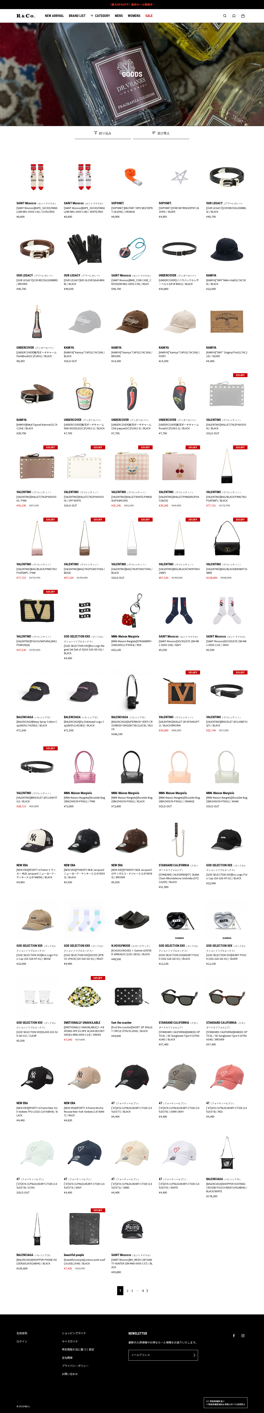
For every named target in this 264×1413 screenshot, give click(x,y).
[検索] (224, 15)
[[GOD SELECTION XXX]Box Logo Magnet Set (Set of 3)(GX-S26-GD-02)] (84, 610)
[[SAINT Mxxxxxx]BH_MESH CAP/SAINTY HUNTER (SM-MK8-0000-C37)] (132, 1229)
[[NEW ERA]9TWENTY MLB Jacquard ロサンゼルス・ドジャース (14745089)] (132, 839)
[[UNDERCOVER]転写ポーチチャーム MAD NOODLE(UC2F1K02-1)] (84, 393)
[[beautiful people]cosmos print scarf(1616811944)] (84, 1229)
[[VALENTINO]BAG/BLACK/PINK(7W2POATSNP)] (227, 466)
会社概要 (67, 1358)
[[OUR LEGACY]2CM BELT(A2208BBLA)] (227, 177)
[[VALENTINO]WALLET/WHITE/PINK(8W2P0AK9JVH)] (132, 466)
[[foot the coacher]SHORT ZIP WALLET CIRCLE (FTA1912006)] (132, 996)
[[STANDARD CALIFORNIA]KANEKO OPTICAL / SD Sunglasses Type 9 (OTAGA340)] (179, 996)
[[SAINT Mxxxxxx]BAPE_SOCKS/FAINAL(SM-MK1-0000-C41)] (37, 177)
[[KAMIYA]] (227, 249)
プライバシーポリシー (75, 1366)
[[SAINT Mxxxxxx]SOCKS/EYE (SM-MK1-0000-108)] (179, 610)
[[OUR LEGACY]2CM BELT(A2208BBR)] (37, 249)
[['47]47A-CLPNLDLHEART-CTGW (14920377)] (132, 1077)
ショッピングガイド (74, 1333)
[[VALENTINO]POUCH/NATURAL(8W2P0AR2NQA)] (37, 610)
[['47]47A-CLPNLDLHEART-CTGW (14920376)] (179, 1077)
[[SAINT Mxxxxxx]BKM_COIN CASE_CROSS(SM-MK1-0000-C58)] (132, 249)
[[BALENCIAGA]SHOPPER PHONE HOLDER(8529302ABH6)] (37, 1229)
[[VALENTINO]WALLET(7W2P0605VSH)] (227, 393)
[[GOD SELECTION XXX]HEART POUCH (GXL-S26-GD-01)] (179, 919)
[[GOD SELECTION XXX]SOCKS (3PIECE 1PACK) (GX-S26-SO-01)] (84, 919)
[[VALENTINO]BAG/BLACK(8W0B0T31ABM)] (227, 538)
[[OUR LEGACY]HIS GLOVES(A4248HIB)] (84, 249)
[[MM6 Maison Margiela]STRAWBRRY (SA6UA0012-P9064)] (132, 610)
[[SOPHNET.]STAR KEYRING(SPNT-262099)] (179, 177)
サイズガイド (70, 1341)
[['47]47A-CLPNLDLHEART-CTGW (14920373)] (84, 1153)
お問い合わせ (70, 1374)
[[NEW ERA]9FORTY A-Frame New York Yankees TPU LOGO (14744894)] (37, 1077)
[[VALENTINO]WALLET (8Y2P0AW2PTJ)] (179, 691)
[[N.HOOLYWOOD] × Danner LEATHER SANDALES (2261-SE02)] (132, 919)
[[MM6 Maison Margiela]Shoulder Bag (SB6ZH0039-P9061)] (84, 767)
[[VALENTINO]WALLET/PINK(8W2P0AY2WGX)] (179, 466)
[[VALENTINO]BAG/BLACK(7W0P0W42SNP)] (179, 538)
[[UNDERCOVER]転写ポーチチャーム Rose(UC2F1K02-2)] (179, 393)
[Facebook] (233, 1335)
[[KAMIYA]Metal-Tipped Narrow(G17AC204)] (37, 393)
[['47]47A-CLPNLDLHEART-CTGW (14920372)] (132, 1153)
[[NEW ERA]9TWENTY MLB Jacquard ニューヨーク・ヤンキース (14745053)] (84, 839)
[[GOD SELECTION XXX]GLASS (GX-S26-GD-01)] (37, 996)
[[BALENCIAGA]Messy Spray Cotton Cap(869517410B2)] (37, 691)
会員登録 (21, 1333)
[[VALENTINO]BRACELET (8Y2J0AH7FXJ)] (37, 767)
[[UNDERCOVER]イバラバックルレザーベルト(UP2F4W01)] (179, 249)
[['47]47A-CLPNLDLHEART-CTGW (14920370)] (179, 1153)
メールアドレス (140, 1354)
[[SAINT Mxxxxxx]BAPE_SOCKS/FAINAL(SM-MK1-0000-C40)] (84, 177)
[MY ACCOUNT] (233, 15)
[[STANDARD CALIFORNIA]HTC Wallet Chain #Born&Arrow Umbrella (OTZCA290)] (179, 839)
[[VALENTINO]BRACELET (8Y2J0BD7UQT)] (227, 691)
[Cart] (243, 15)
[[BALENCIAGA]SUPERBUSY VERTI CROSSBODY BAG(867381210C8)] (132, 691)
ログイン (21, 1341)
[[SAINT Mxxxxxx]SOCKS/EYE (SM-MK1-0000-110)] (227, 610)
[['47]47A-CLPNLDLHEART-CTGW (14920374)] (227, 1077)
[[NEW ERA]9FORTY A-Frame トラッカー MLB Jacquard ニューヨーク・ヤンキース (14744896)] (37, 839)
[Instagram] (243, 1335)
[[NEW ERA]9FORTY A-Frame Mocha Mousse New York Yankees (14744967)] (84, 1077)
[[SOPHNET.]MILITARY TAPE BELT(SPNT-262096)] (132, 177)
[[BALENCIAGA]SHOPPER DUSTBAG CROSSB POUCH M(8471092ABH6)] (227, 1153)
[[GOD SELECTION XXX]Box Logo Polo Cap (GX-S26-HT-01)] (227, 839)
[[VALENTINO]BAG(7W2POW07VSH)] (84, 538)
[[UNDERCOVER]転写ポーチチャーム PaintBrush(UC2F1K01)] (37, 321)
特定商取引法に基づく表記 (78, 1349)
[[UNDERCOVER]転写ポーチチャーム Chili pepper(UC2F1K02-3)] (132, 393)
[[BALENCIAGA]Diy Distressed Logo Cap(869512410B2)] (84, 691)
